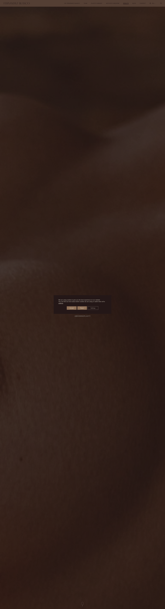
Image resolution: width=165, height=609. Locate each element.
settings (60, 303)
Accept (72, 308)
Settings (93, 308)
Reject (82, 308)
